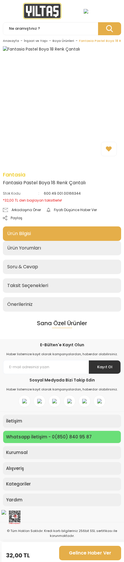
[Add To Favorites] (109, 149)
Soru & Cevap (22, 266)
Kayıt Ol (104, 367)
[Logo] (42, 11)
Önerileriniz (20, 304)
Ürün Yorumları (24, 248)
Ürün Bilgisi (19, 233)
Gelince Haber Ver (90, 553)
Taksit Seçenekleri (27, 285)
